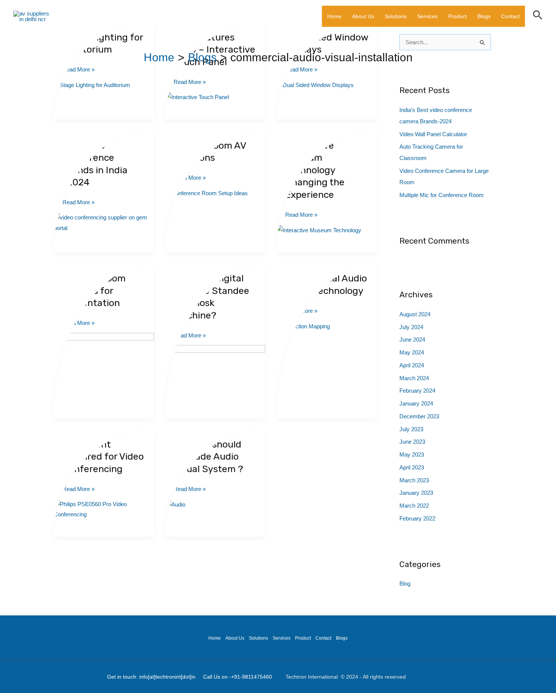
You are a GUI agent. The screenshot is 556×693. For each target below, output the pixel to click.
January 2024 (416, 403)
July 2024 (411, 327)
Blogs (484, 16)
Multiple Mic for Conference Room (441, 195)
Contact (510, 16)
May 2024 (411, 352)
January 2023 (416, 492)
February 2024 (417, 390)
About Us (363, 16)
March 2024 (414, 378)
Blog (404, 583)
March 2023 (414, 480)
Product (457, 16)
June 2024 (412, 339)
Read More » (190, 82)
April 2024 (411, 365)
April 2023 (411, 467)
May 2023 (411, 454)
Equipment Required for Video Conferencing (103, 456)
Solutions (396, 16)
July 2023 (411, 429)
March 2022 (414, 505)
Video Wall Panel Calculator (433, 134)
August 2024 (414, 314)
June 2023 (412, 441)
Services (427, 16)
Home (334, 16)
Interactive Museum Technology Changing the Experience (315, 170)
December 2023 (419, 416)
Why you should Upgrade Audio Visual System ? (208, 456)
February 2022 (417, 518)
